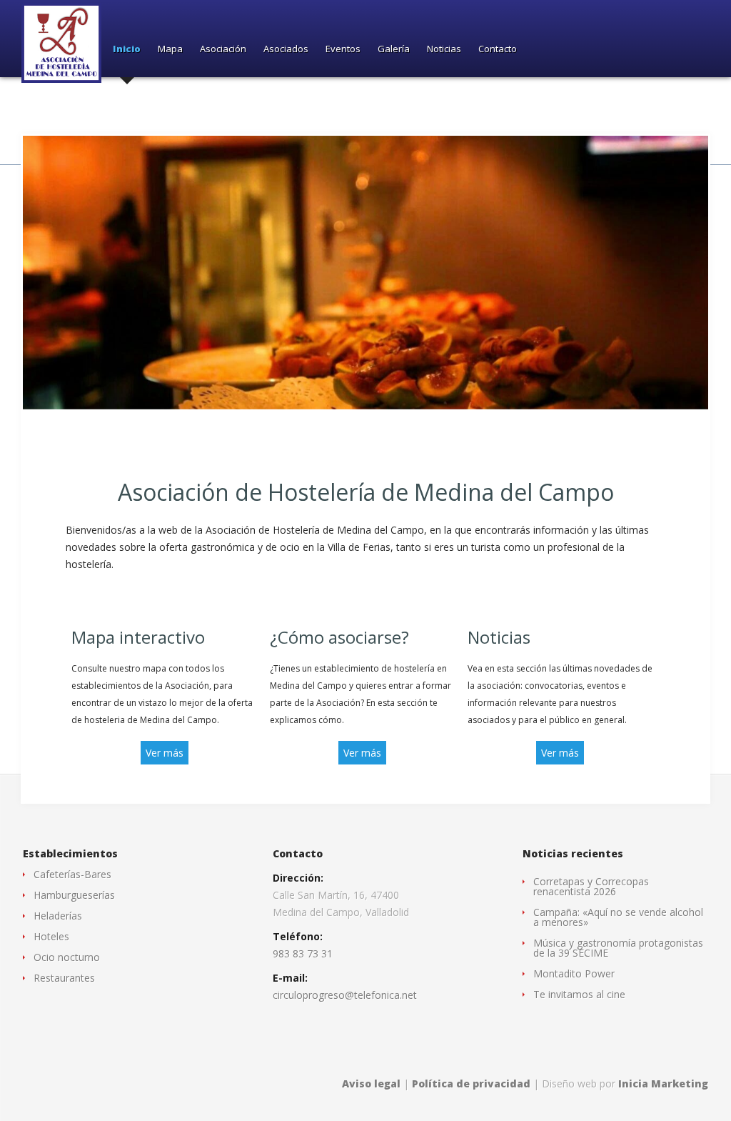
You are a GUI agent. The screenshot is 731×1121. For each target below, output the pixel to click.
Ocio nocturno (67, 957)
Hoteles (51, 936)
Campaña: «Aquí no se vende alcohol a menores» (618, 917)
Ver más (164, 752)
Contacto (497, 49)
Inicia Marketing (663, 1083)
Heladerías (58, 915)
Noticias (444, 49)
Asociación (223, 49)
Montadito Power (574, 973)
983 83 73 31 (303, 953)
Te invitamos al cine (579, 994)
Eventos (343, 49)
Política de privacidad (471, 1083)
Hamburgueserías (74, 895)
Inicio (127, 49)
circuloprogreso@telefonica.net (345, 995)
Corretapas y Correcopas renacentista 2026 (591, 886)
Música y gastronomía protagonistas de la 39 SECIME (618, 948)
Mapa (170, 49)
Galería (394, 49)
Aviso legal (371, 1083)
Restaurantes (64, 978)
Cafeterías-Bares (72, 874)
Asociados (285, 49)
